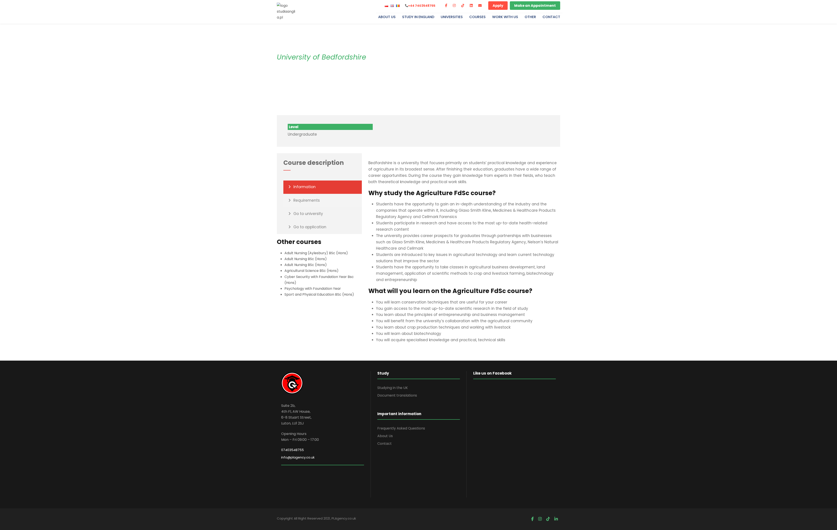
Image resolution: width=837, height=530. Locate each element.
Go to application (309, 227)
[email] (480, 5)
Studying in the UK (392, 387)
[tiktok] (462, 5)
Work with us (505, 17)
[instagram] (454, 5)
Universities (452, 17)
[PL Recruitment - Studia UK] (286, 11)
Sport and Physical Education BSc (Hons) (319, 294)
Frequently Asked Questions (401, 428)
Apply (498, 5)
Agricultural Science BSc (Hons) (311, 270)
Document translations (397, 395)
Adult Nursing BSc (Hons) (305, 258)
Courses (477, 17)
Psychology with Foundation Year (312, 288)
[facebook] (446, 5)
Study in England (418, 17)
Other (530, 17)
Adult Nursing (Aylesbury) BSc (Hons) (316, 253)
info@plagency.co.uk (298, 457)
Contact (551, 17)
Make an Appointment (535, 5)
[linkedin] (471, 5)
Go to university (308, 213)
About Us (387, 17)
